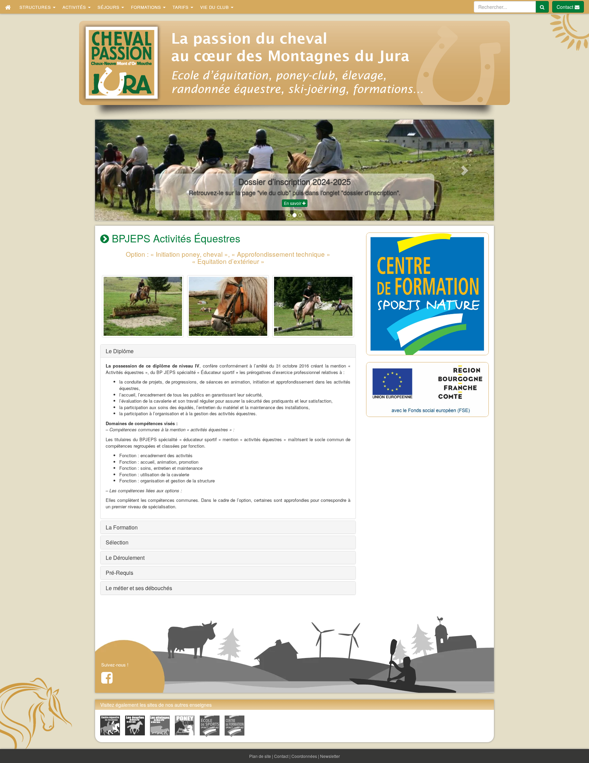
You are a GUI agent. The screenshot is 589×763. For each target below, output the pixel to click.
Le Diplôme (120, 351)
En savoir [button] (293, 203)
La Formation (122, 527)
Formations (146, 7)
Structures (35, 7)
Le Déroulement (125, 558)
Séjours (109, 7)
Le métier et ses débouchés (139, 588)
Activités (74, 7)
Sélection (117, 542)
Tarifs (181, 7)
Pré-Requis (119, 573)
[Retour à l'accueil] (8, 7)
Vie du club (215, 7)
